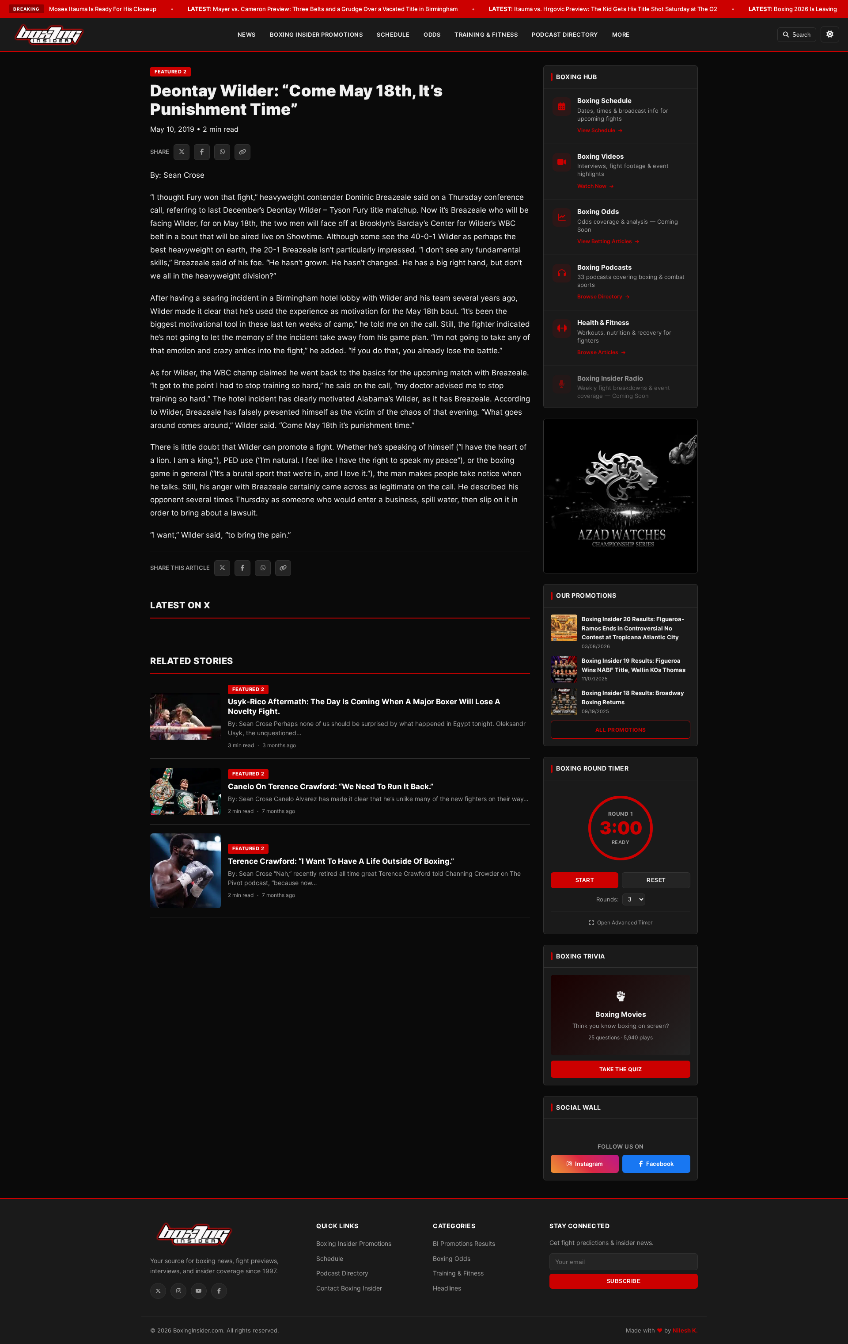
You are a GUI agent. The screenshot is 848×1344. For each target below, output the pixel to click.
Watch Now (592, 186)
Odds (432, 34)
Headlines (447, 1288)
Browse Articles (598, 352)
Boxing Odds (451, 1258)
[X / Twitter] (158, 1291)
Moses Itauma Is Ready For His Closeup (90, 8)
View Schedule (597, 130)
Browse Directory (600, 296)
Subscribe (624, 1281)
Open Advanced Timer (624, 922)
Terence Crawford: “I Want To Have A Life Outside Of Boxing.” (341, 861)
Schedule (393, 34)
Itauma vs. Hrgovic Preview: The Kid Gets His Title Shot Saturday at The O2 (603, 8)
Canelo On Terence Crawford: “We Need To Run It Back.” (330, 786)
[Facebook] (219, 1291)
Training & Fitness (486, 34)
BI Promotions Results (464, 1243)
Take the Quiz (620, 1069)
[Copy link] (242, 152)
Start (584, 880)
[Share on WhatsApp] (222, 152)
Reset (656, 880)
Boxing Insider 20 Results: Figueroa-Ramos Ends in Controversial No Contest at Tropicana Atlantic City (633, 628)
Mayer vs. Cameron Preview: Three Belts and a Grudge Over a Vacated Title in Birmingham (323, 8)
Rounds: (608, 899)
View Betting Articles (605, 241)
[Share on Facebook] (202, 152)
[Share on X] (181, 152)
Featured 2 (170, 72)
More (621, 34)
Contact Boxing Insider (349, 1288)
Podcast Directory (565, 34)
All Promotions (620, 729)
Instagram (589, 1163)
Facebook (660, 1163)
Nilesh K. (685, 1330)
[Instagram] (178, 1291)
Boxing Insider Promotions (316, 34)
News (247, 34)
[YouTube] (199, 1291)
